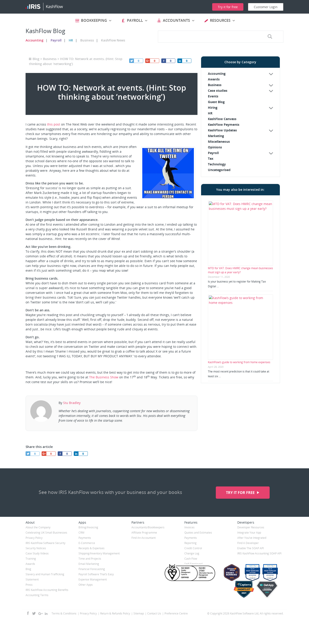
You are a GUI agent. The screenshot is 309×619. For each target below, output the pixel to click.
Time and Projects (89, 559)
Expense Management (92, 579)
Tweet (131, 60)
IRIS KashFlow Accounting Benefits (47, 590)
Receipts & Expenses (91, 548)
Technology (217, 164)
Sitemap (138, 613)
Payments (84, 538)
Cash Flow (190, 559)
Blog (36, 59)
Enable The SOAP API (250, 548)
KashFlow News (113, 40)
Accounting (34, 40)
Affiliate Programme (144, 532)
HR (71, 40)
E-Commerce (86, 543)
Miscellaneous (219, 141)
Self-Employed (193, 564)
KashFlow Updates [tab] (222, 130)
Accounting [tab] (217, 73)
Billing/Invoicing (88, 527)
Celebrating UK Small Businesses (46, 532)
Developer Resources (250, 527)
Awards (214, 79)
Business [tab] (214, 85)
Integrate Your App (249, 532)
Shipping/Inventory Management (99, 553)
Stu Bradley (72, 403)
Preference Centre (176, 613)
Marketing (216, 136)
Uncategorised (219, 170)
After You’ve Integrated (251, 538)
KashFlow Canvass (222, 119)
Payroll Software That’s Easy (96, 574)
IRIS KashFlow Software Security (45, 543)
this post (53, 124)
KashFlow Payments (223, 124)
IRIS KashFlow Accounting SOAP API (259, 553)
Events (213, 96)
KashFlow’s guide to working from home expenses (239, 362)
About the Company (38, 527)
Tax (210, 158)
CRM (81, 532)
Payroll (56, 40)
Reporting (190, 543)
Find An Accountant (143, 538)
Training (31, 559)
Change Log (191, 553)
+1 (147, 60)
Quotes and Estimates (198, 532)
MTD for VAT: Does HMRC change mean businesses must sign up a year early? (240, 270)
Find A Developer (248, 543)
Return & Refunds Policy (115, 613)
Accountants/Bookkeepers (147, 527)
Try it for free (241, 492)
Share (179, 60)
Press (29, 585)
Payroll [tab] (213, 153)
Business (87, 40)
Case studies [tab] (217, 90)
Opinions (215, 147)
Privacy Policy (34, 538)
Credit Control (193, 548)
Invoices (189, 527)
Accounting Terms (37, 595)
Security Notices (36, 548)
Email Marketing (88, 564)
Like (163, 60)
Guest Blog (216, 102)
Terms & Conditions (64, 613)
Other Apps (85, 585)
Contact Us (154, 613)
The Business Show (103, 377)
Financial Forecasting (91, 569)
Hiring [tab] (212, 107)
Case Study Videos (37, 553)
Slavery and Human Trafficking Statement (45, 576)
